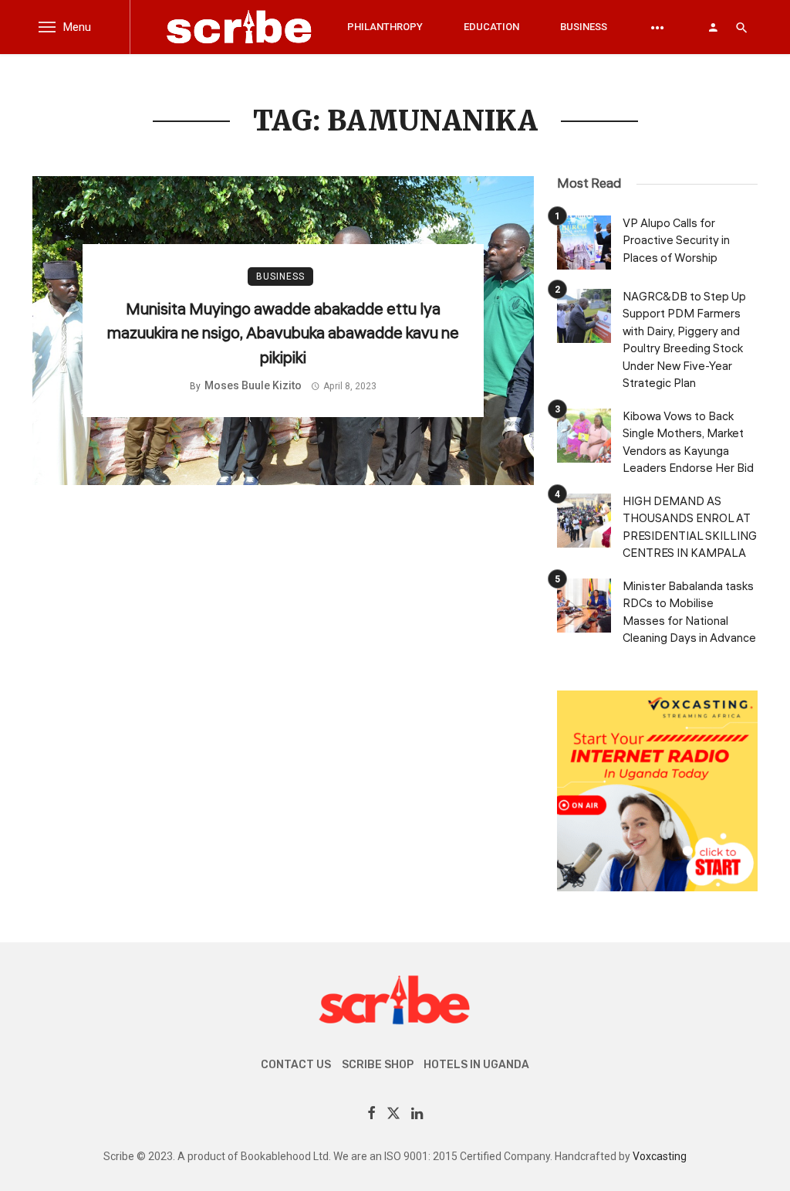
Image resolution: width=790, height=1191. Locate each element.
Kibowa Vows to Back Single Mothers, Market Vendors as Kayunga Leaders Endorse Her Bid (688, 443)
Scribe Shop (378, 1064)
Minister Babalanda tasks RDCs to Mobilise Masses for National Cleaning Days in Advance (689, 613)
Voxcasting (660, 1156)
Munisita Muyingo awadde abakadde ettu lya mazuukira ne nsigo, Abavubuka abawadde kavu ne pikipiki (283, 333)
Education (491, 26)
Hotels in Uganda (476, 1064)
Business (583, 26)
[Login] (713, 27)
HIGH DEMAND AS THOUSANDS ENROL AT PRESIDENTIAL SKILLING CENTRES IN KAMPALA (690, 528)
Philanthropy (385, 26)
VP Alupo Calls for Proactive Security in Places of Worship (676, 240)
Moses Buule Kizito (253, 385)
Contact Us (296, 1064)
